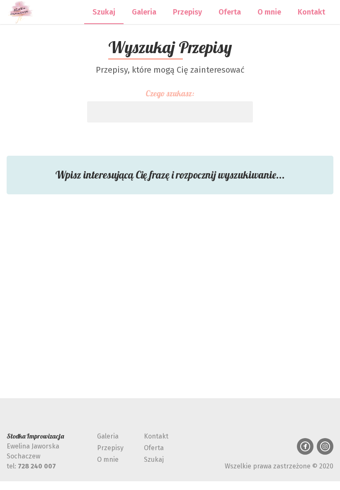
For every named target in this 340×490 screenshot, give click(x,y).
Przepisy (187, 12)
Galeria (144, 12)
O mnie (269, 12)
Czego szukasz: (170, 93)
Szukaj (103, 12)
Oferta (230, 12)
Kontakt (311, 12)
